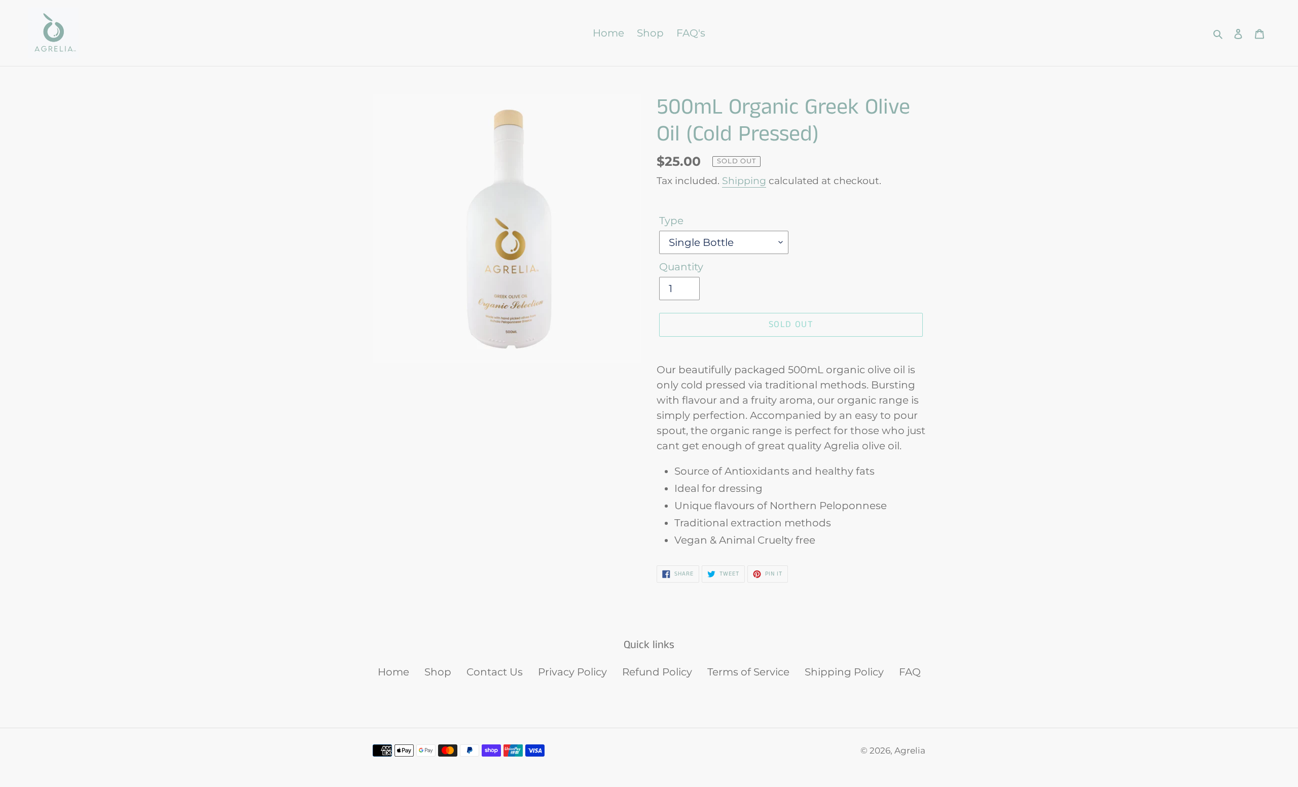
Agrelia (909, 750)
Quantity (681, 267)
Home (393, 672)
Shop (437, 672)
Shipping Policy (844, 672)
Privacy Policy (572, 672)
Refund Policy (657, 672)
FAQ (910, 672)
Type (671, 220)
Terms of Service (748, 672)
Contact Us (494, 672)
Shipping (744, 181)
